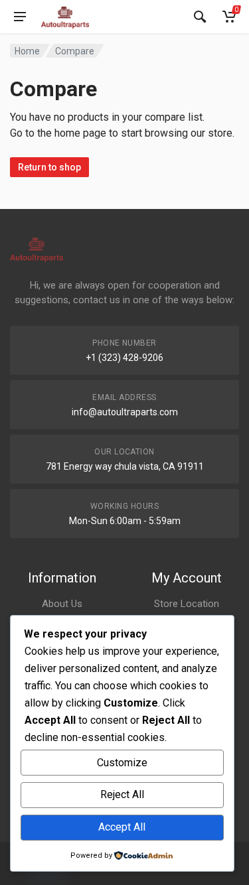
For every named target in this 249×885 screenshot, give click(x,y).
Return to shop (49, 167)
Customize (122, 762)
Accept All (121, 827)
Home (27, 51)
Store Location (186, 604)
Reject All (122, 794)
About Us (62, 604)
